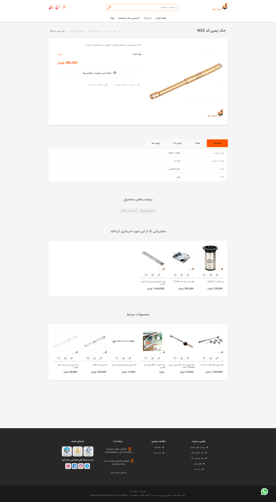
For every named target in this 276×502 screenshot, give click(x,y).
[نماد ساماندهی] (78, 451)
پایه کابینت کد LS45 (216, 281)
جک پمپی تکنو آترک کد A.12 (212, 365)
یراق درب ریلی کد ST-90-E (183, 281)
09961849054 (111, 452)
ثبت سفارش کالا (197, 452)
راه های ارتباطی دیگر (118, 472)
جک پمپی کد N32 (100, 365)
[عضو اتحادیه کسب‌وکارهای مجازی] (67, 451)
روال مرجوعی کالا (197, 458)
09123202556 (125, 452)
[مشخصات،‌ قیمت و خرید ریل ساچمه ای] (152, 258)
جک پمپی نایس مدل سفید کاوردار (67, 366)
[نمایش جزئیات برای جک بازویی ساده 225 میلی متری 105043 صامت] (181, 341)
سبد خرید (51, 7)
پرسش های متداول (197, 447)
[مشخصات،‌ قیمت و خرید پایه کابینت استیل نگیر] (211, 258)
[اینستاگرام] (81, 466)
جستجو (109, 7)
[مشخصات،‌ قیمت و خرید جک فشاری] (152, 341)
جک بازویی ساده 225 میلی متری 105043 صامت (181, 366)
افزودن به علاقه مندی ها (204, 275)
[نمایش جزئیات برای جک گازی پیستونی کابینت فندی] (123, 341)
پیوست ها (156, 143)
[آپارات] (68, 466)
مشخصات (217, 143)
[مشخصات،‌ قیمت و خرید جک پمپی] (211, 341)
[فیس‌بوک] (74, 466)
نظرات (197, 143)
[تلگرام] (87, 466)
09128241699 (118, 464)
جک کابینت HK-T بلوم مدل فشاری (154, 366)
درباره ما (198, 469)
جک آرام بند (130, 210)
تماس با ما (177, 143)
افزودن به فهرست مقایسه (124, 85)
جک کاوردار (148, 210)
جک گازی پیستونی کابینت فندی (124, 365)
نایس (59, 54)
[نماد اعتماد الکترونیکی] (88, 451)
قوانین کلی (198, 463)
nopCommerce (108, 495)
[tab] (217, 143)
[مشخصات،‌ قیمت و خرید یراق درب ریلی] (181, 258)
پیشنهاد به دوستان (95, 85)
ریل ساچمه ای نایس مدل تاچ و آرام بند (153, 282)
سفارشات (157, 447)
